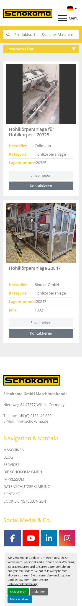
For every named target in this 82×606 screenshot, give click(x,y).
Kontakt (11, 493)
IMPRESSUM (13, 479)
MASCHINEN (13, 449)
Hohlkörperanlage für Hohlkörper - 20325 (31, 132)
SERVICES (11, 464)
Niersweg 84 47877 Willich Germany (33, 404)
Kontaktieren (41, 185)
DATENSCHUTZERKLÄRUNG (26, 486)
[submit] (8, 34)
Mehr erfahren (20, 599)
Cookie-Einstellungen (24, 501)
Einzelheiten (41, 175)
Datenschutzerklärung (23, 584)
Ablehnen (39, 591)
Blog (8, 457)
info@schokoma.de (31, 421)
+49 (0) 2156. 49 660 (34, 415)
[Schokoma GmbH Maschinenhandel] (31, 380)
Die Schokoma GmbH (22, 471)
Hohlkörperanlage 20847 (35, 268)
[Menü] (62, 18)
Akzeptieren (18, 591)
